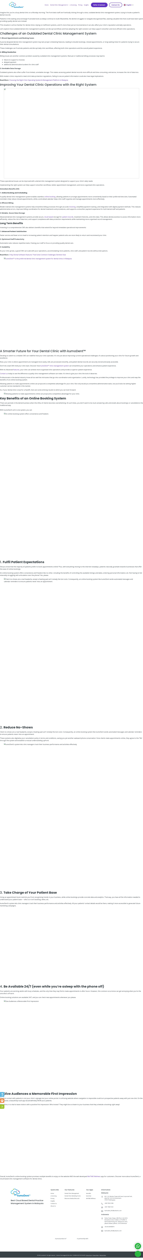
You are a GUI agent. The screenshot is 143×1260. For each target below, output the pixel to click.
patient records (67, 217)
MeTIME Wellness (94, 1256)
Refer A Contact (99, 5)
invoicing (72, 207)
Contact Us (115, 5)
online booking (49, 197)
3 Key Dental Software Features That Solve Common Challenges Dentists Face (37, 255)
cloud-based (48, 217)
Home (47, 5)
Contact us (4, 373)
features (16, 370)
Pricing (80, 5)
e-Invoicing (73, 5)
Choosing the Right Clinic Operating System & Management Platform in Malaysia (38, 80)
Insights (86, 5)
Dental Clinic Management (58, 5)
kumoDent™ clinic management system (54, 366)
